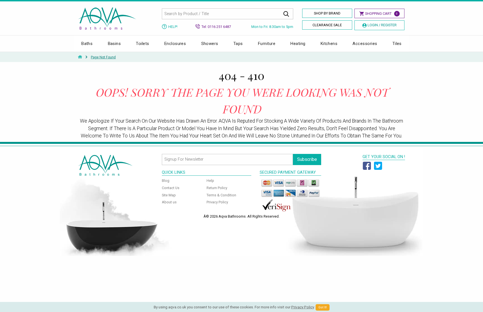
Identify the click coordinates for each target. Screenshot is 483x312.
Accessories (364, 43)
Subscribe (307, 159)
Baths (87, 43)
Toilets (142, 43)
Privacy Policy (217, 202)
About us (169, 202)
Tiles (397, 43)
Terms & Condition (221, 195)
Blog (165, 180)
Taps (238, 43)
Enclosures (175, 43)
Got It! (322, 307)
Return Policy (217, 188)
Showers (209, 43)
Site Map (169, 195)
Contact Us (170, 188)
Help (210, 180)
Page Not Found (103, 57)
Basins (114, 43)
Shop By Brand (327, 13)
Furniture (266, 43)
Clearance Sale (327, 25)
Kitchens (329, 43)
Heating (297, 43)
